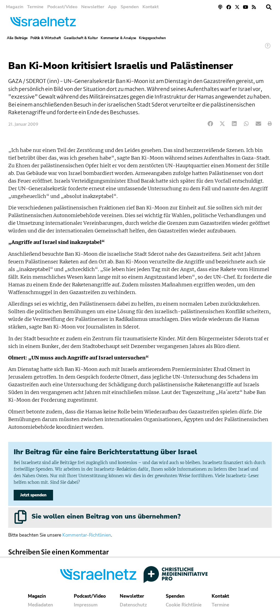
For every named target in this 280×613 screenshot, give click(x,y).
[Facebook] (228, 7)
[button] (268, 7)
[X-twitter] (237, 7)
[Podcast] (220, 7)
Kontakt (150, 7)
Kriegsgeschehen (152, 38)
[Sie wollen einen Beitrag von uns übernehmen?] (20, 517)
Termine (35, 7)
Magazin (14, 7)
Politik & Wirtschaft (45, 38)
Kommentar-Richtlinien (86, 535)
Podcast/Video (62, 7)
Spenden (130, 7)
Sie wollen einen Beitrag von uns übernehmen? (105, 516)
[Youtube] (245, 7)
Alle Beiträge (17, 38)
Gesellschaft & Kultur (81, 38)
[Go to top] (268, 48)
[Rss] (254, 7)
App (112, 7)
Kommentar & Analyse (118, 38)
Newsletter (92, 7)
